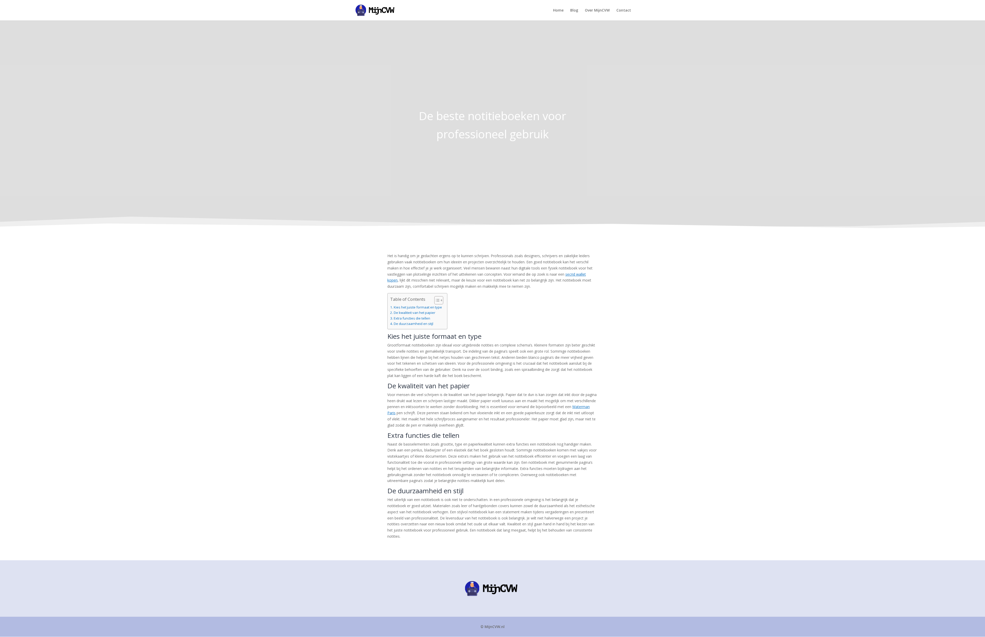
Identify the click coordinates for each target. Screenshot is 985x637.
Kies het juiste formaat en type (418, 307)
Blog (574, 10)
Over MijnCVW (597, 10)
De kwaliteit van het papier (414, 312)
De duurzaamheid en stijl (413, 323)
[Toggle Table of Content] (436, 300)
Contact (623, 10)
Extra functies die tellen (412, 318)
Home (558, 10)
